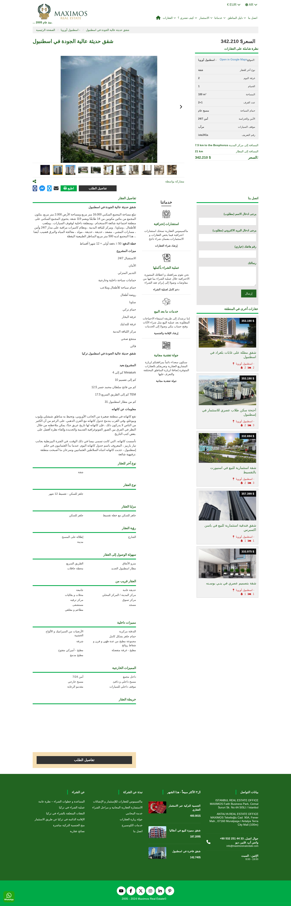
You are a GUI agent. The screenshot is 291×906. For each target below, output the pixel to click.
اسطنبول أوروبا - (70, 29)
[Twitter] (140, 890)
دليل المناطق (235, 17)
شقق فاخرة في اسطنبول (186, 851)
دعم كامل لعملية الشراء (166, 289)
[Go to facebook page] (35, 188)
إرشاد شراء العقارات (166, 245)
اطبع (71, 188)
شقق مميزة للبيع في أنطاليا (185, 830)
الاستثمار (204, 17)
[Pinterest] (169, 890)
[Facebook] (130, 890)
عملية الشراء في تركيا (72, 807)
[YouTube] (121, 890)
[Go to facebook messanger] (42, 188)
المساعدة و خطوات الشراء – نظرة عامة (61, 801)
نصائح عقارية (77, 831)
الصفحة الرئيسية (45, 29)
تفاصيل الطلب (98, 188)
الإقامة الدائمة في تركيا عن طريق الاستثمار (60, 819)
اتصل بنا (253, 17)
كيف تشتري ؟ (186, 17)
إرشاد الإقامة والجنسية (166, 333)
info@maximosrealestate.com (242, 846)
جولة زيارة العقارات (131, 819)
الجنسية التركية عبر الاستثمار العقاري (185, 807)
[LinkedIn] (160, 890)
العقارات (168, 17)
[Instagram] (150, 890)
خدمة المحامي (134, 813)
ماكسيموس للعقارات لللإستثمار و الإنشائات (118, 801)
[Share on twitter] (49, 188)
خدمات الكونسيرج (132, 825)
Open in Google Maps (233, 59)
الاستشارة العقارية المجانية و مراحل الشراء (117, 807)
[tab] (45, 170)
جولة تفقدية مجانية (166, 380)
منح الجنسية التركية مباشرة (69, 825)
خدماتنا (218, 17)
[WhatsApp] (9, 897)
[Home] (158, 18)
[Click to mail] (56, 188)
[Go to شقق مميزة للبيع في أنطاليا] (157, 833)
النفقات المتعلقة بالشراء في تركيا (65, 813)
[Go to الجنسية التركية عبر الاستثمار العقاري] (157, 808)
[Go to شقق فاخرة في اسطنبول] (157, 853)
